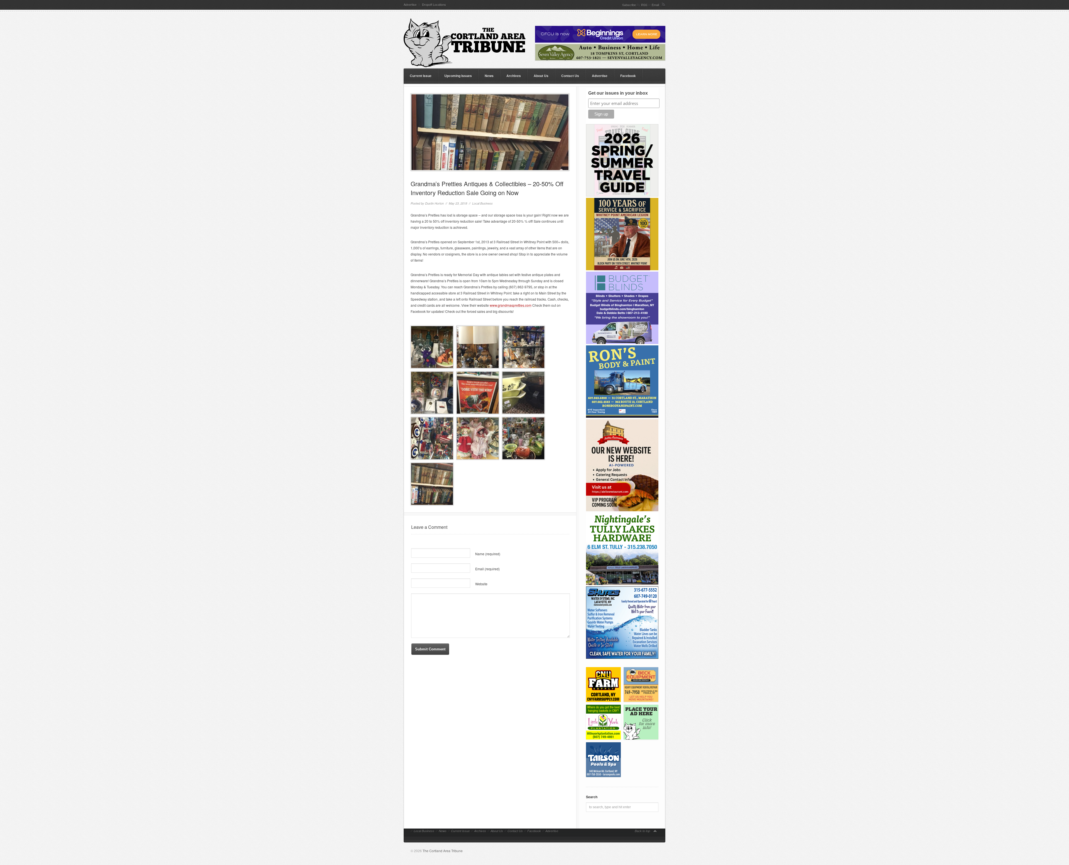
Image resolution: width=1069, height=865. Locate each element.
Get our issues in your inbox (618, 93)
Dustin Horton (434, 203)
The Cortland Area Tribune (443, 850)
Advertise (410, 4)
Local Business (482, 203)
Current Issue (420, 75)
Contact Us (570, 75)
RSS (644, 5)
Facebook (628, 75)
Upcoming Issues (458, 75)
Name (487, 553)
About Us (541, 75)
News (489, 75)
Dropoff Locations (434, 4)
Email (655, 5)
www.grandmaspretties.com (510, 305)
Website (481, 583)
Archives (513, 75)
